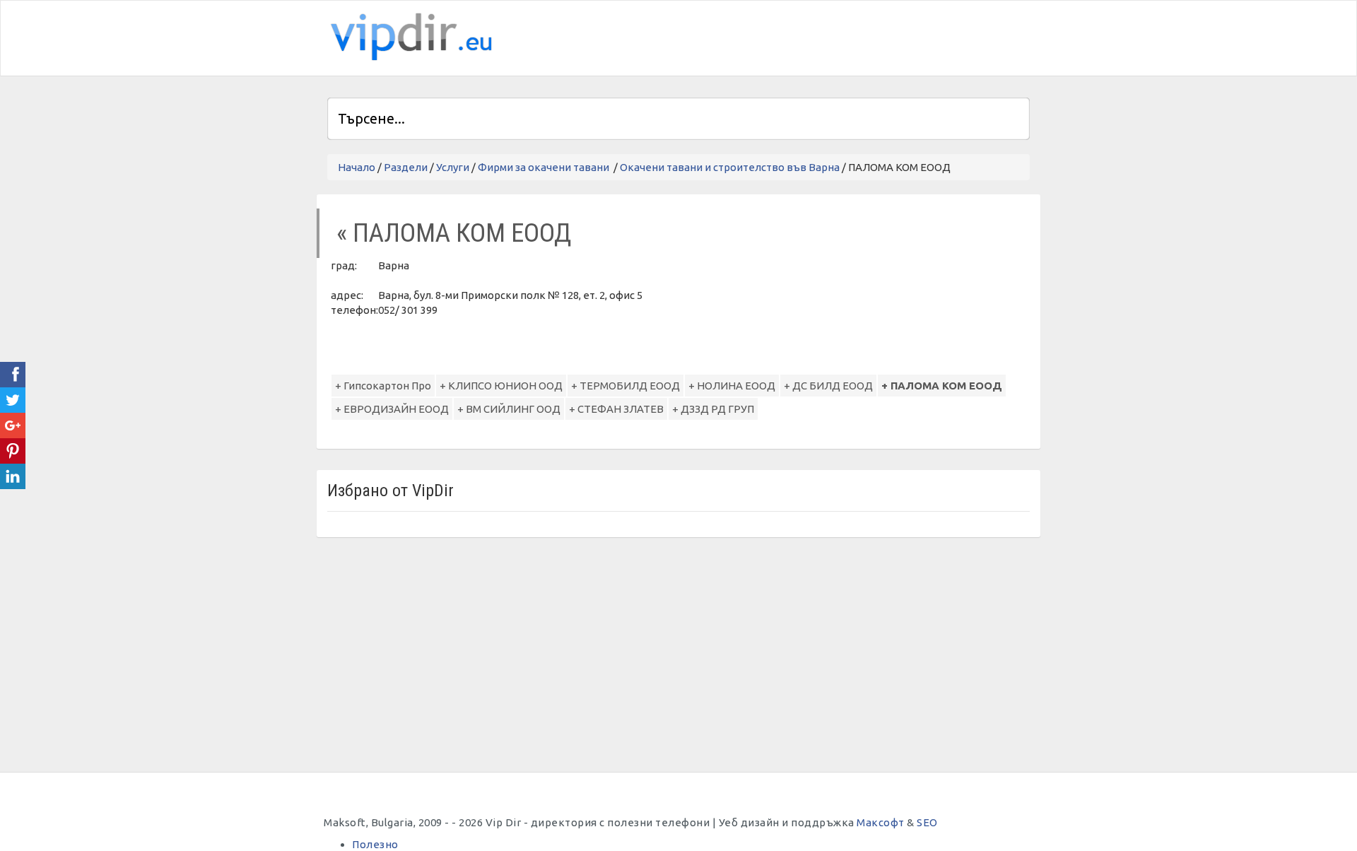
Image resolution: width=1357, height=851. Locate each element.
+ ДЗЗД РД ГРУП (713, 409)
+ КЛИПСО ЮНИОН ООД (501, 386)
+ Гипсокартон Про (383, 386)
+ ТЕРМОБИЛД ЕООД (625, 386)
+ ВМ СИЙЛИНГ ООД (508, 409)
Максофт (881, 822)
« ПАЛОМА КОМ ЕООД (453, 233)
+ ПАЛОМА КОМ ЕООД (941, 386)
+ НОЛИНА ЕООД (731, 386)
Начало (356, 167)
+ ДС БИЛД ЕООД (828, 386)
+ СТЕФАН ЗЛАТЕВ (616, 409)
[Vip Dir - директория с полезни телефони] (408, 37)
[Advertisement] (864, 36)
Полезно (375, 844)
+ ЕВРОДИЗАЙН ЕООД (392, 409)
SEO (927, 822)
